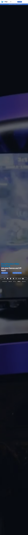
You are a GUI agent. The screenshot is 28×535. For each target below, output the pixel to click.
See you (7, 4)
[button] (19, 2)
